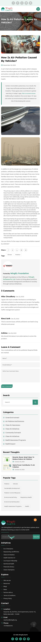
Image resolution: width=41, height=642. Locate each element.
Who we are (7, 580)
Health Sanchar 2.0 (9, 558)
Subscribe (36, 537)
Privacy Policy (8, 598)
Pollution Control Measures (12, 493)
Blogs (5, 586)
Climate (9, 254)
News (5, 589)
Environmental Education (12, 502)
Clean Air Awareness (12, 425)
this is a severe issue (28, 93)
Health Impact (10, 444)
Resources (7, 583)
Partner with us (8, 592)
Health (27, 506)
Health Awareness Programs (15, 440)
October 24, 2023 (20, 469)
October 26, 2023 (20, 461)
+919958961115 (8, 626)
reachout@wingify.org (10, 620)
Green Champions (9, 570)
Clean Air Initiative (9, 554)
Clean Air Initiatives (12, 429)
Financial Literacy (9, 567)
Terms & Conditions (9, 595)
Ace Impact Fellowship (10, 561)
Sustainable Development (12, 488)
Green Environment (12, 418)
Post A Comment (7, 386)
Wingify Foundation (19, 273)
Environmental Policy (10, 497)
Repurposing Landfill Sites (11, 551)
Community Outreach (13, 433)
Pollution (17, 254)
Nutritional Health (9, 564)
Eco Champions (8, 548)
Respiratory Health (26, 497)
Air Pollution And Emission (14, 421)
